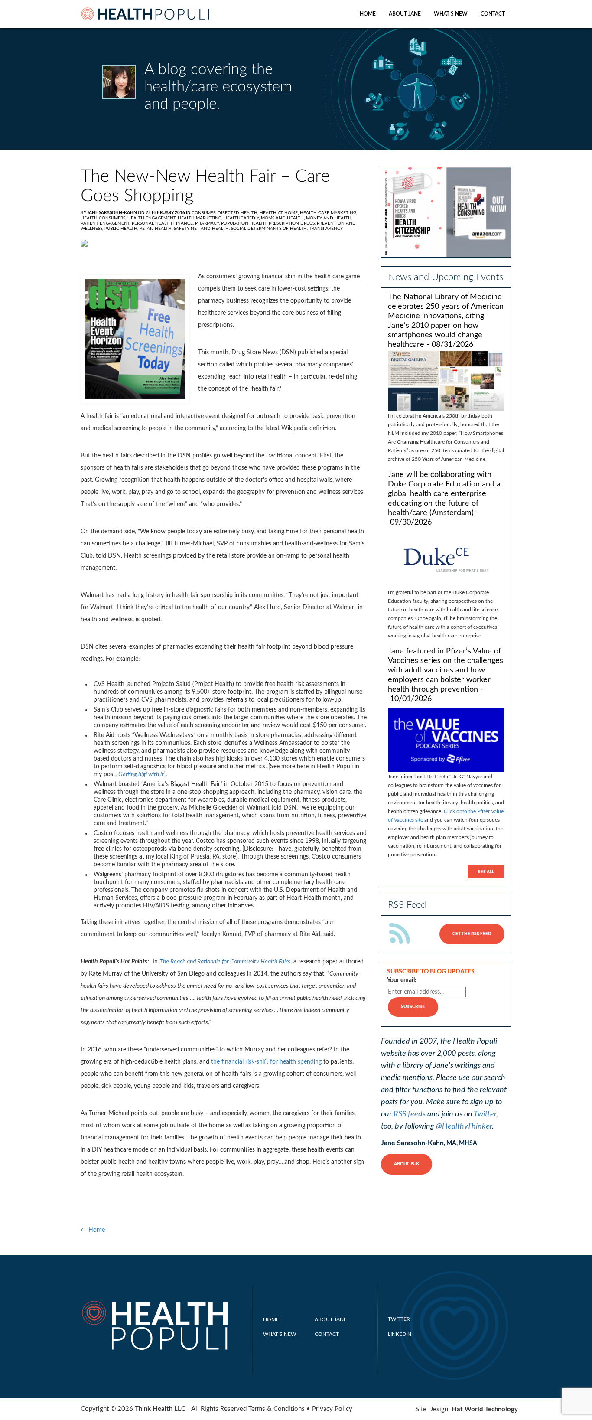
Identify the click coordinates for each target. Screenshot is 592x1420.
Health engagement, (152, 218)
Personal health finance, (163, 223)
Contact (493, 13)
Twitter (485, 1114)
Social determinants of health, (270, 228)
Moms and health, (283, 218)
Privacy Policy (332, 1409)
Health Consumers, (104, 218)
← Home (93, 1230)
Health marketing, (201, 218)
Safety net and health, (202, 228)
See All (486, 872)
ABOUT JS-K (406, 1164)
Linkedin (399, 1334)
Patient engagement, (106, 223)
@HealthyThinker (464, 1126)
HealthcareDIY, (242, 218)
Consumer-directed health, (226, 213)
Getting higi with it (141, 774)
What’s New (451, 13)
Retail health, (157, 228)
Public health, (122, 228)
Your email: (401, 980)
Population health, (245, 223)
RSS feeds (410, 1114)
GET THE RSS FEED (471, 934)
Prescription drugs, (293, 223)
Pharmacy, (208, 223)
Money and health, (329, 218)
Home (368, 13)
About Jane (405, 13)
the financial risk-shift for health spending (266, 1062)
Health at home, (280, 213)
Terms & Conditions (276, 1409)
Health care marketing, (328, 213)
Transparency (326, 228)
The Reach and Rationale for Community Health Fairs (224, 962)
